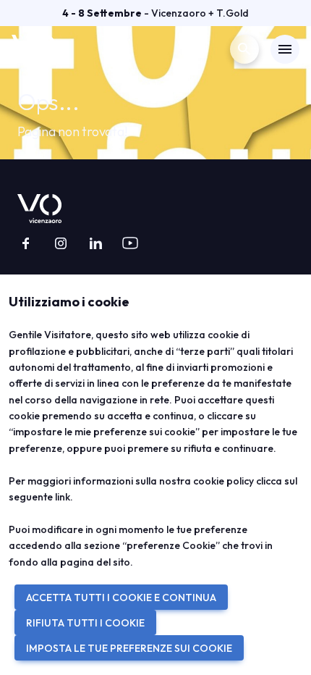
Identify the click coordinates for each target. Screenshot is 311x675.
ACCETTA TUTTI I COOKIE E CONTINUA (121, 597)
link (62, 496)
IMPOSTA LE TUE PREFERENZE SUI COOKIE (129, 648)
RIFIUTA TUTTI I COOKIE (85, 622)
